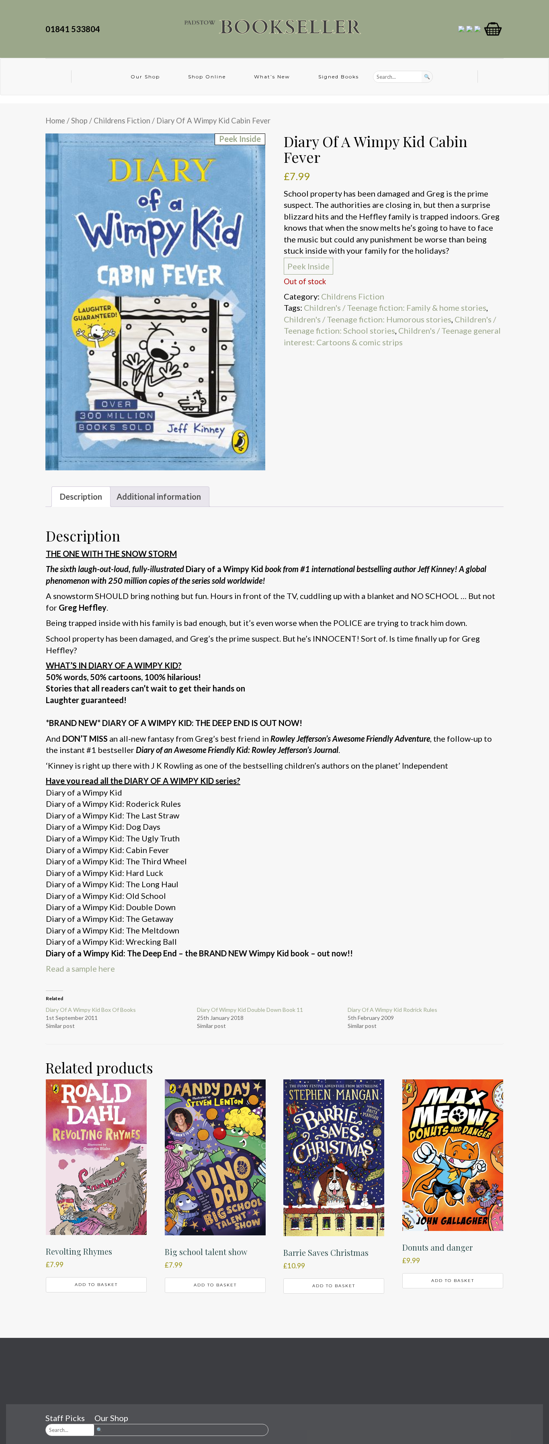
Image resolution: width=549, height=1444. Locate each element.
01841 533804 (74, 29)
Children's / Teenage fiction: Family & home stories (395, 307)
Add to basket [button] (96, 1284)
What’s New (272, 77)
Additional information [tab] (159, 496)
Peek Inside (308, 266)
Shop (79, 120)
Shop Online (207, 77)
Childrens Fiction (122, 120)
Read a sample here (80, 968)
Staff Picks (65, 1418)
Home (55, 120)
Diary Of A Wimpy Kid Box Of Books (91, 1009)
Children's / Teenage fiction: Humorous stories (367, 319)
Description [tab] (81, 496)
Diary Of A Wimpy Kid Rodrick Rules (392, 1009)
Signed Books (338, 77)
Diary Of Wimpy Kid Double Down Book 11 (250, 1009)
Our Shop (145, 77)
